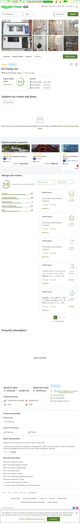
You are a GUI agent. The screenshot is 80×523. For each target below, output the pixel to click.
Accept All (53, 519)
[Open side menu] (76, 6)
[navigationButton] (51, 317)
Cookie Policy (67, 515)
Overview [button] (6, 56)
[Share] (76, 64)
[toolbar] (37, 14)
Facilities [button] (37, 56)
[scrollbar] (40, 157)
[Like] (71, 64)
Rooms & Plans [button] (17, 56)
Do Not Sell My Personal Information (32, 519)
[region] (40, 516)
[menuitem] (51, 6)
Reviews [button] (29, 56)
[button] (12, 7)
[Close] (76, 513)
